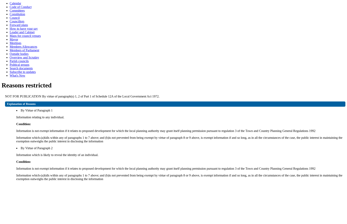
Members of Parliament (24, 50)
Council (15, 17)
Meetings (15, 43)
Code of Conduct (21, 7)
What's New (17, 75)
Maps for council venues (25, 36)
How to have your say (24, 28)
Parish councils (19, 61)
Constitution (17, 14)
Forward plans (19, 25)
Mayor (14, 39)
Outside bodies (19, 54)
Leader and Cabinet (22, 32)
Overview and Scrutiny (24, 57)
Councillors (17, 21)
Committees (17, 10)
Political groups (19, 64)
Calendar (15, 3)
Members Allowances (23, 46)
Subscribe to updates (23, 72)
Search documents (21, 68)
